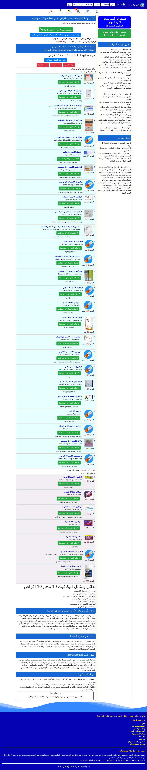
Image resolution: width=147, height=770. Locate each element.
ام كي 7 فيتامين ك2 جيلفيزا (71, 566)
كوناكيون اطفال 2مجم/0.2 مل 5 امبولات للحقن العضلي (60, 227)
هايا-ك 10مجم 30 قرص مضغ (71, 441)
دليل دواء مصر (68, 766)
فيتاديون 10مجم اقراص (73, 367)
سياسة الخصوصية (138, 734)
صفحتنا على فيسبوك (137, 744)
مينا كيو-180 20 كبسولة (72, 492)
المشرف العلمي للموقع (136, 741)
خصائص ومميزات (138, 726)
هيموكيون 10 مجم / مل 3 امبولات (70, 120)
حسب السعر (56, 65)
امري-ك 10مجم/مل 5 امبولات (71, 76)
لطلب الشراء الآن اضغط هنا (68, 82)
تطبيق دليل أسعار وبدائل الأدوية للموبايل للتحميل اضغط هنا (114, 22)
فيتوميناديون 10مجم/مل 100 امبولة (67, 256)
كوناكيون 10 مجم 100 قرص (72, 507)
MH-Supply (89, 4)
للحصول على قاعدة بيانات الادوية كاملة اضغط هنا (114, 33)
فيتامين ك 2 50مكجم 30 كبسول (71, 551)
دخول (112, 4)
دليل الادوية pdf (78, 4)
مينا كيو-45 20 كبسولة (74, 536)
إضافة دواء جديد (139, 729)
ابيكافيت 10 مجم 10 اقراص (73, 288)
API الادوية (105, 4)
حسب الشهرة (43, 65)
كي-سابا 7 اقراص (75, 411)
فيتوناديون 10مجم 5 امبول (71, 302)
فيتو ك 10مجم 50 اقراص (72, 152)
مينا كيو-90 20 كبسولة (73, 522)
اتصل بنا (97, 4)
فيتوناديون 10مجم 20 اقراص (72, 317)
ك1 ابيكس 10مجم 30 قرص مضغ (70, 167)
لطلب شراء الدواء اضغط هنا (57, 29)
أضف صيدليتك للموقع (137, 731)
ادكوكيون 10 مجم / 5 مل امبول (70, 426)
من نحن (142, 739)
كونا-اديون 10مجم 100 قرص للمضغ (69, 137)
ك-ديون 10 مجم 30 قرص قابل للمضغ (68, 212)
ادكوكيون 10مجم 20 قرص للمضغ (70, 396)
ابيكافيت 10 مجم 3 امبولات (72, 197)
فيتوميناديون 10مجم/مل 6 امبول (70, 381)
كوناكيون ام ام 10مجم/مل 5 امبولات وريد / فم (65, 105)
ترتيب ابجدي (69, 65)
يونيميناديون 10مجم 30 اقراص (71, 456)
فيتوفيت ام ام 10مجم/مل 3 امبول (68, 337)
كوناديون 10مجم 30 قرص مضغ (71, 90)
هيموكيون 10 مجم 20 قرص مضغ (70, 271)
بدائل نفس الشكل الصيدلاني (55, 60)
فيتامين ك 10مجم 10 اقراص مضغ (71, 182)
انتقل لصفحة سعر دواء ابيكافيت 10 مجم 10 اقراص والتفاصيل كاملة (56, 35)
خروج (69, 4)
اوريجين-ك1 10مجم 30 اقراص (69, 352)
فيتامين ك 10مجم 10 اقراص (73, 241)
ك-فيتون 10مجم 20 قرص (72, 477)
